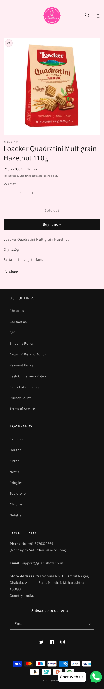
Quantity (10, 184)
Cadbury (16, 439)
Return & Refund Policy (28, 354)
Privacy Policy (20, 398)
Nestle (15, 472)
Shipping (25, 175)
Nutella (15, 515)
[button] (6, 15)
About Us (17, 310)
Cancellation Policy (25, 387)
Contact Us (18, 322)
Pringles (16, 482)
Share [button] (13, 271)
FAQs (13, 332)
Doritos (15, 450)
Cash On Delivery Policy (28, 376)
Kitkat (14, 461)
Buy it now (52, 224)
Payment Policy (21, 365)
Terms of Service (22, 409)
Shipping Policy (22, 343)
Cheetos (16, 504)
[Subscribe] (88, 624)
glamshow (56, 680)
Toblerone (18, 493)
